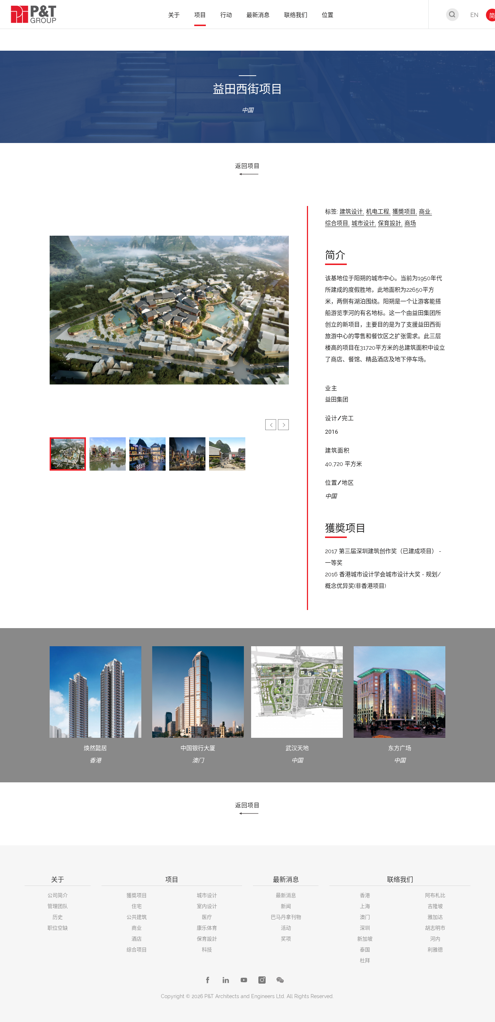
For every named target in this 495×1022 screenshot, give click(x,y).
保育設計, (390, 223)
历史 (58, 917)
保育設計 (207, 939)
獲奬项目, (404, 211)
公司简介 (57, 895)
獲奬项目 (136, 895)
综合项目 (136, 949)
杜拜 (365, 960)
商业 (137, 928)
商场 (410, 223)
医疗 (207, 917)
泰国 (365, 949)
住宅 (137, 906)
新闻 (286, 906)
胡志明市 (435, 928)
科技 (207, 949)
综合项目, (337, 223)
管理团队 (57, 906)
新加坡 (365, 939)
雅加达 (435, 917)
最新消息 (286, 895)
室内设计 (207, 906)
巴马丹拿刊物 (286, 917)
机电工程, (378, 211)
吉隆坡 (435, 906)
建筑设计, (352, 211)
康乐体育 (207, 928)
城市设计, (364, 223)
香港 (365, 895)
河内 (435, 939)
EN (474, 15)
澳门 (365, 917)
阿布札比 (435, 895)
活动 (286, 928)
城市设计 (207, 895)
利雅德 (435, 949)
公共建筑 (136, 917)
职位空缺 (57, 928)
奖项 (286, 939)
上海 (365, 906)
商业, (425, 211)
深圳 (365, 928)
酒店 (137, 939)
